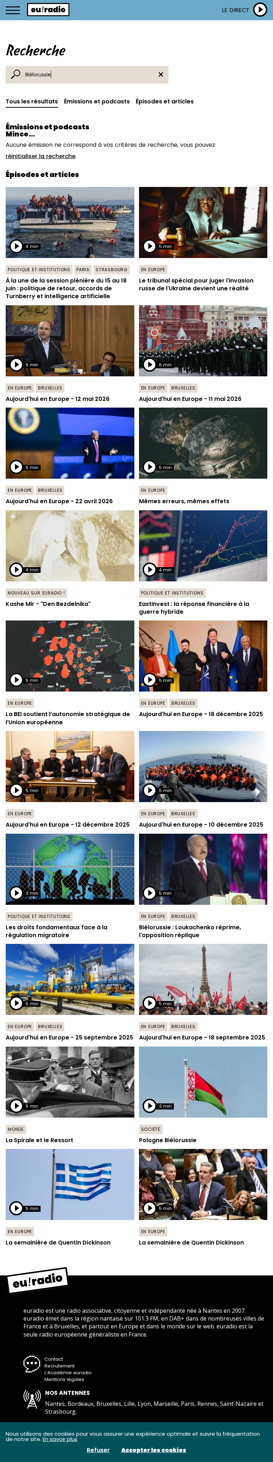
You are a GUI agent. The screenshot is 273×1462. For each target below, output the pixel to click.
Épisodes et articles (165, 101)
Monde (16, 1129)
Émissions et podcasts (97, 101)
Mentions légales (64, 1379)
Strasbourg (112, 270)
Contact (53, 1359)
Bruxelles (50, 388)
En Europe (153, 270)
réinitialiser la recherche (40, 156)
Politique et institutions (39, 270)
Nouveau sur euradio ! (36, 593)
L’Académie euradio (68, 1372)
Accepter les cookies (153, 1450)
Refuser (98, 1450)
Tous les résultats (32, 101)
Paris (83, 270)
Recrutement (59, 1365)
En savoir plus (60, 1439)
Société (151, 1129)
